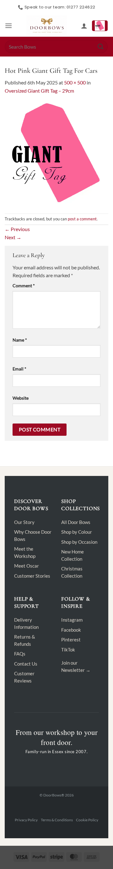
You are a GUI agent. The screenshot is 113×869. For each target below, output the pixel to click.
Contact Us (25, 664)
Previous (17, 229)
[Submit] (100, 46)
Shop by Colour (76, 532)
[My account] (84, 26)
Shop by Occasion (79, 542)
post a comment (82, 218)
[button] (8, 25)
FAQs (19, 653)
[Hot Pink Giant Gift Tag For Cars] (56, 153)
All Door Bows (75, 522)
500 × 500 (75, 82)
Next (13, 237)
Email (19, 368)
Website (21, 398)
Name (20, 340)
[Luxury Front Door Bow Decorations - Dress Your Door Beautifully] (46, 26)
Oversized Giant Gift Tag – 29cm (39, 91)
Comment (24, 285)
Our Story (24, 522)
